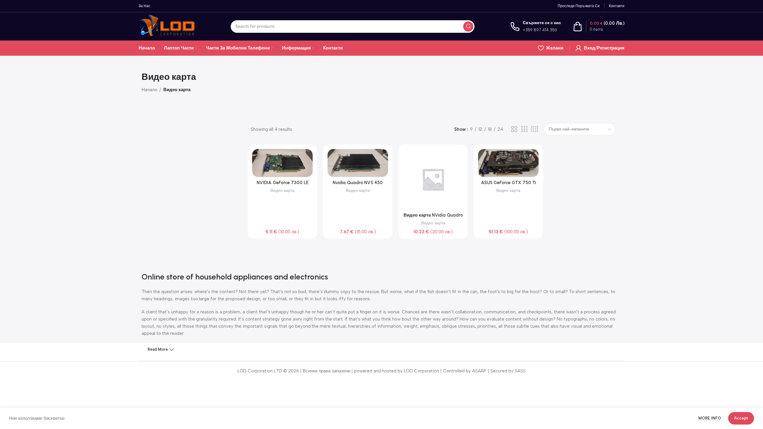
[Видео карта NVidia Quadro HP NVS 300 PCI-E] (433, 179)
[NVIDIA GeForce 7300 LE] (282, 163)
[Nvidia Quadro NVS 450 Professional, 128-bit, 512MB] (358, 163)
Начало (149, 89)
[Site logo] (167, 26)
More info (710, 418)
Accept (741, 418)
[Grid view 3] (524, 129)
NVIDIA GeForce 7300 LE (282, 182)
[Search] (468, 26)
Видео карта (282, 190)
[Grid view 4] (534, 129)
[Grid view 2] (514, 129)
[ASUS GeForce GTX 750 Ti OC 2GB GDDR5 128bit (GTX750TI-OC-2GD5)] (508, 163)
